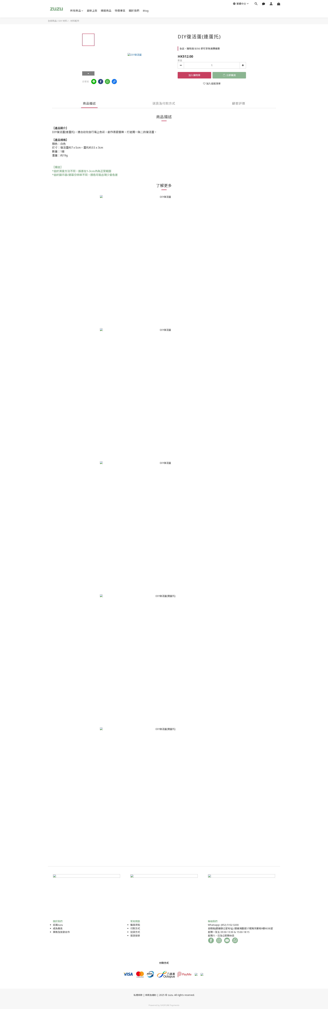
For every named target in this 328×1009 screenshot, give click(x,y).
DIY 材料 (63, 20)
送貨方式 (135, 932)
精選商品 (106, 10)
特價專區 (120, 10)
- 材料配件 (74, 20)
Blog (146, 10)
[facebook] (100, 81)
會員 (60, 928)
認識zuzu (58, 924)
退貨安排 (135, 935)
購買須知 (135, 924)
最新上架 (92, 10)
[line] (93, 81)
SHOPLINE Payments (169, 1005)
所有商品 (75, 10)
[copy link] (114, 81)
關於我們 (134, 10)
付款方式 (135, 928)
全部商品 (52, 20)
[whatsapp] (107, 81)
